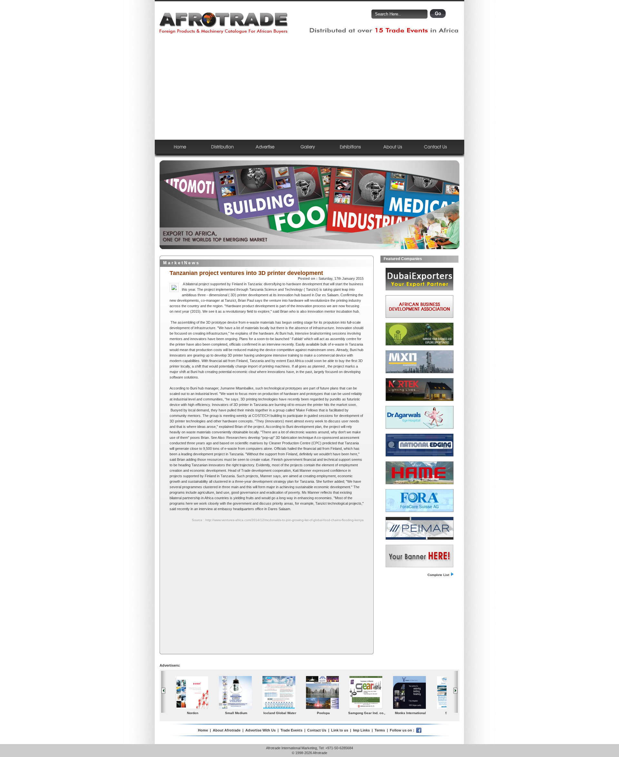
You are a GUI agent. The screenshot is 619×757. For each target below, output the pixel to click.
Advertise (265, 147)
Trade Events (291, 730)
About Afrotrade (227, 730)
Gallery (307, 147)
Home (180, 147)
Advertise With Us (260, 730)
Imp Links (361, 730)
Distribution (222, 147)
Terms (380, 730)
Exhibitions (350, 147)
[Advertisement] (309, 87)
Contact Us (435, 147)
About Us (392, 147)
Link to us (339, 730)
